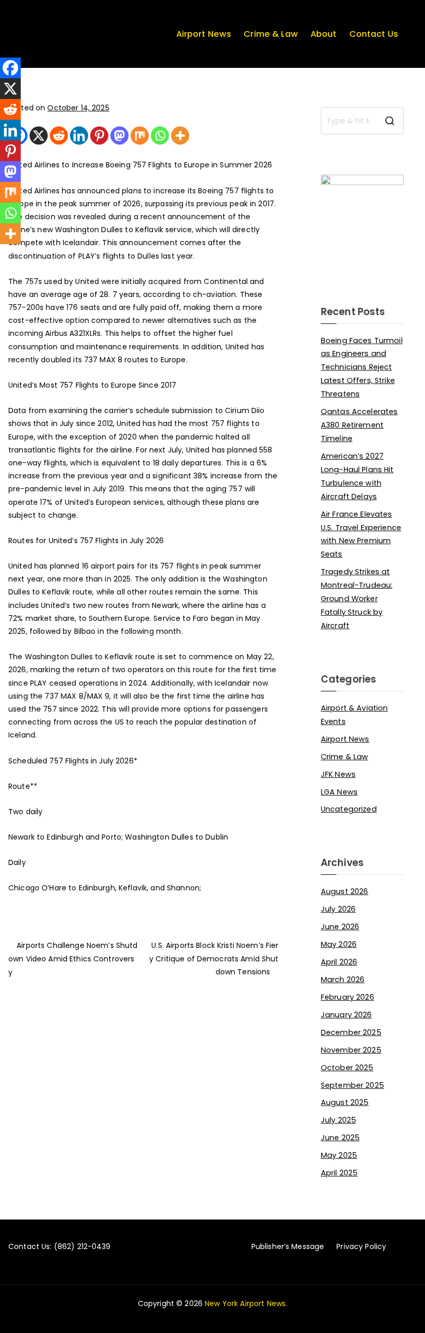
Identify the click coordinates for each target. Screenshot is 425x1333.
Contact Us (373, 34)
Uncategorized (349, 809)
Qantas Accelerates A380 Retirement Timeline (359, 425)
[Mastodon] (119, 135)
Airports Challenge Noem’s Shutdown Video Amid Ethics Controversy (72, 958)
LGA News (339, 792)
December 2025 (351, 1032)
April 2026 (339, 962)
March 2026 (342, 979)
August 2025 (345, 1102)
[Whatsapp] (160, 135)
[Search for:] (362, 121)
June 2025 (340, 1137)
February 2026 (347, 997)
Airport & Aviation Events (354, 715)
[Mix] (140, 135)
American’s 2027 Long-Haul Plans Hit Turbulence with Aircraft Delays (357, 476)
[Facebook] (10, 68)
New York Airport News (245, 1303)
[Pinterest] (99, 135)
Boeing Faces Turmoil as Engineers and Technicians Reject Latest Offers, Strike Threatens (362, 367)
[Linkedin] (79, 135)
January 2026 (346, 1015)
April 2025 (339, 1173)
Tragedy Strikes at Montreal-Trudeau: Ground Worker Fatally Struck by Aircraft (356, 598)
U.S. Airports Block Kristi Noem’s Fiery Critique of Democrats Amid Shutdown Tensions (214, 958)
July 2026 (338, 909)
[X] (39, 135)
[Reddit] (59, 135)
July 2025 (338, 1120)
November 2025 (351, 1050)
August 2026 (345, 891)
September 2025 (352, 1085)
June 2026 (340, 926)
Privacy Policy (361, 1246)
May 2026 (339, 944)
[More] (180, 135)
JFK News (338, 774)
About (323, 34)
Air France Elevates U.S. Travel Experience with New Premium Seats (361, 534)
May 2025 (339, 1155)
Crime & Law (271, 34)
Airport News (204, 34)
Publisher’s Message (287, 1246)
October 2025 (347, 1067)
